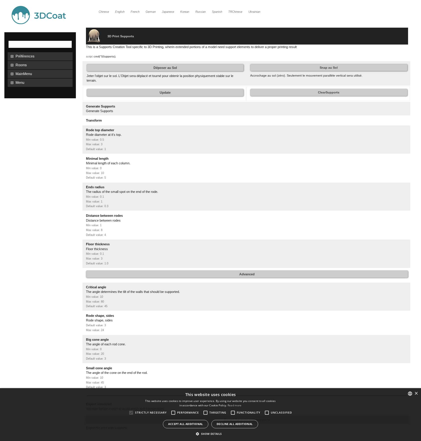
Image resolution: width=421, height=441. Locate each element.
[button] (210, 434)
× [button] (416, 393)
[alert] (210, 414)
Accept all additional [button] (185, 424)
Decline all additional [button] (235, 424)
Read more (235, 405)
